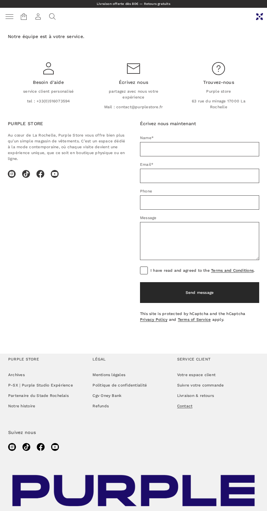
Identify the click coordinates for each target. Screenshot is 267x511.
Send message (200, 292)
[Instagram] (12, 174)
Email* (146, 164)
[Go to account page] (38, 16)
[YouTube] (55, 174)
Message (148, 218)
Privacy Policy (153, 319)
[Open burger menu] (9, 16)
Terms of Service (194, 319)
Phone (146, 191)
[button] (52, 16)
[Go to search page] (52, 16)
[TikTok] (26, 174)
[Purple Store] (259, 16)
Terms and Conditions (232, 270)
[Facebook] (40, 174)
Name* (147, 138)
